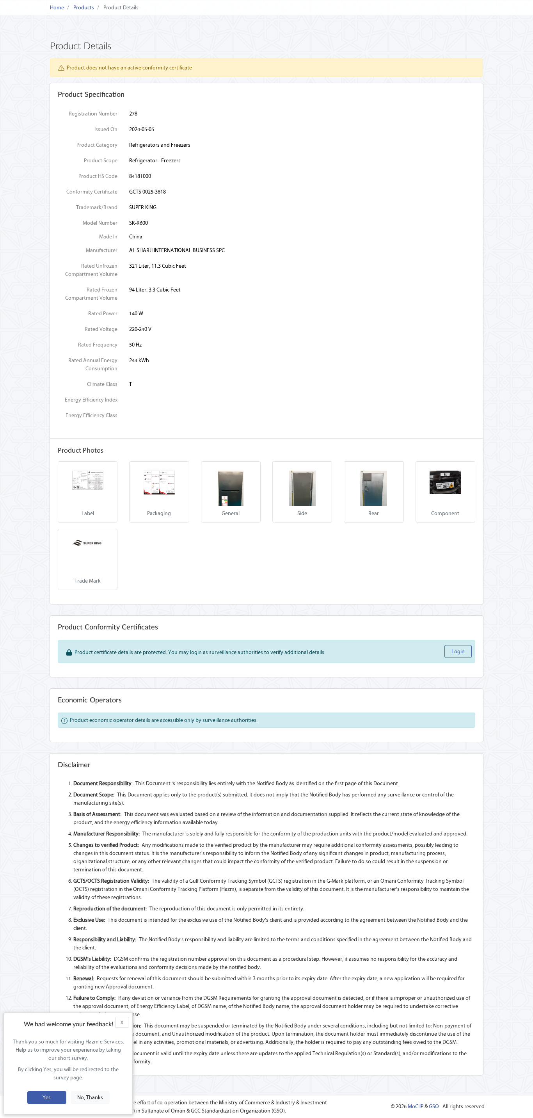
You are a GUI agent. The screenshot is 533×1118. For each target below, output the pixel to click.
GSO (434, 1106)
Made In (108, 236)
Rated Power (102, 313)
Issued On (105, 129)
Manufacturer (101, 250)
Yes (47, 1097)
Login (458, 651)
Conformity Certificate (91, 191)
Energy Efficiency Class (91, 415)
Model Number (100, 223)
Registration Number (93, 113)
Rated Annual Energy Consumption (92, 364)
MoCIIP (415, 1106)
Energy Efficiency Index (91, 399)
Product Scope (100, 160)
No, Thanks (90, 1097)
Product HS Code (97, 176)
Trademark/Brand (96, 207)
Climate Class (102, 384)
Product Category (96, 145)
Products (83, 7)
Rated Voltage (101, 329)
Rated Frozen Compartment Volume (91, 293)
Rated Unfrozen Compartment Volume (91, 270)
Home (57, 7)
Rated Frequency (97, 344)
